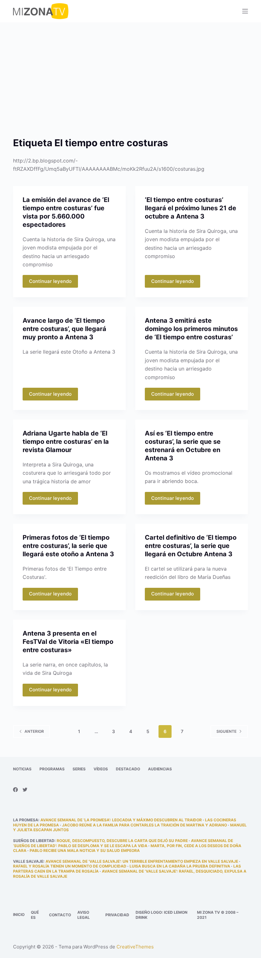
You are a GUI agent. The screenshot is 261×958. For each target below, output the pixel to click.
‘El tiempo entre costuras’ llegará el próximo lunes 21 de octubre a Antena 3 (190, 208)
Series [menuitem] (79, 769)
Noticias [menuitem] (22, 769)
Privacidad (117, 914)
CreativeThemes (135, 947)
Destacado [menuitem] (128, 769)
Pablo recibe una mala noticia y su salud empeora (85, 850)
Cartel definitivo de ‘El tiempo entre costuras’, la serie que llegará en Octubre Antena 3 (190, 546)
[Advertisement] (130, 69)
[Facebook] (15, 789)
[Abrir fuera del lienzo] (245, 11)
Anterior (34, 731)
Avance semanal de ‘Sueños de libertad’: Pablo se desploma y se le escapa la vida (123, 843)
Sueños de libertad (33, 840)
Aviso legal (83, 915)
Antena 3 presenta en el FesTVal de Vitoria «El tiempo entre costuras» (68, 642)
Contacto (60, 914)
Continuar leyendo (50, 281)
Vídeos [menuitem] (101, 769)
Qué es (35, 915)
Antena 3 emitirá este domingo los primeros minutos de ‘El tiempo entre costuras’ (191, 329)
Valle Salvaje (28, 861)
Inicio (19, 914)
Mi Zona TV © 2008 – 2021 (217, 915)
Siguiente (226, 731)
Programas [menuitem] (52, 769)
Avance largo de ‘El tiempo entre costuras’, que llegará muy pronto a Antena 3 (64, 329)
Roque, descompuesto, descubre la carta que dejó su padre (122, 840)
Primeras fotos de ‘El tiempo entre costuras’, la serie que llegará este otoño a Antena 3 (68, 546)
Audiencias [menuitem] (160, 769)
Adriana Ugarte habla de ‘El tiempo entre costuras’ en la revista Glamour (66, 441)
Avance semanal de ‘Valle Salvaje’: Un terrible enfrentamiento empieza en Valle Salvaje (142, 861)
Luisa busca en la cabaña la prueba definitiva (180, 866)
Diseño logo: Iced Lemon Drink (161, 915)
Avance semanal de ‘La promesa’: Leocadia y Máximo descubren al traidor (121, 820)
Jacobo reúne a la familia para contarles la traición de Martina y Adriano (144, 825)
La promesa (25, 820)
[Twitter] (25, 789)
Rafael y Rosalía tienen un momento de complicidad (69, 866)
